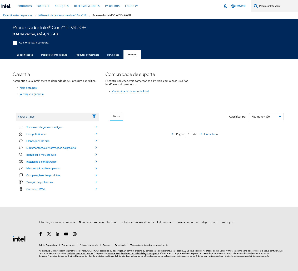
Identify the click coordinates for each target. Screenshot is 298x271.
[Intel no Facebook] (40, 234)
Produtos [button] (25, 6)
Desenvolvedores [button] (87, 6)
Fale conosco (165, 222)
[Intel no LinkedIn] (58, 234)
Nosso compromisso (91, 222)
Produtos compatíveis (87, 54)
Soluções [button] (62, 6)
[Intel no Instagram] (75, 234)
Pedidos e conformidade (54, 54)
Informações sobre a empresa (57, 222)
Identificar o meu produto (41, 154)
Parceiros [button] (112, 6)
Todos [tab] (116, 116)
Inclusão (112, 222)
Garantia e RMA (35, 189)
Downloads (113, 54)
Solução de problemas (39, 182)
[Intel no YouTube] (66, 234)
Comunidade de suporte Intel (130, 91)
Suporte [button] (43, 6)
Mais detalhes (28, 88)
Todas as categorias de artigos (44, 127)
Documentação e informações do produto (51, 147)
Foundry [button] (131, 6)
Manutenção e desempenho (43, 168)
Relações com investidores (137, 222)
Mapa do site (209, 222)
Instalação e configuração (41, 161)
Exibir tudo (211, 134)
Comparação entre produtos (43, 175)
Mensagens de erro (37, 141)
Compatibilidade (36, 134)
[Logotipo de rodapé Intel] (20, 238)
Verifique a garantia (32, 94)
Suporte (132, 54)
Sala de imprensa (187, 222)
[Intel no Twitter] (49, 234)
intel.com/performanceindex (80, 253)
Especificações (25, 54)
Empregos (227, 222)
